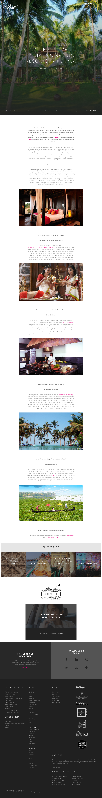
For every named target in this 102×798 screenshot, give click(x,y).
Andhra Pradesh (34, 729)
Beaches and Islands (11, 710)
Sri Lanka (8, 722)
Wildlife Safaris (9, 696)
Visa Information (77, 776)
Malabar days (70, 536)
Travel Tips (59, 68)
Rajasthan (32, 702)
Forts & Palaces (10, 694)
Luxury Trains (9, 706)
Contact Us (75, 780)
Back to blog (51, 594)
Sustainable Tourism (78, 778)
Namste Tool (76, 784)
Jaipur (30, 696)
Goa (30, 750)
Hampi (31, 735)
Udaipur (31, 708)
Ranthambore (33, 704)
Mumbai (31, 754)
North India (32, 692)
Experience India (12, 111)
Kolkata (31, 723)
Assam (31, 717)
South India (32, 727)
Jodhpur (31, 698)
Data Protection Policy (59, 784)
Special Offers (56, 778)
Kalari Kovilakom (68, 322)
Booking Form (56, 782)
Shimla (31, 706)
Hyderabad (32, 738)
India (27, 111)
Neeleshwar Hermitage (66, 395)
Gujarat (31, 752)
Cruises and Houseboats (12, 712)
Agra (30, 761)
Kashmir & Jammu (34, 700)
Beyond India (42, 111)
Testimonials (56, 767)
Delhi (30, 694)
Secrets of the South (52, 538)
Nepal (7, 728)
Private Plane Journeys (12, 692)
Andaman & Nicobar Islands (37, 715)
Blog (75, 111)
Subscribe (25, 668)
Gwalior (31, 763)
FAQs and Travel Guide (59, 776)
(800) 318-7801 (88, 4)
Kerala (57, 137)
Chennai (31, 733)
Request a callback (57, 633)
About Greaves (60, 111)
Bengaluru (32, 731)
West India (32, 748)
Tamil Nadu (32, 744)
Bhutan (7, 726)
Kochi (30, 742)
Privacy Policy (76, 782)
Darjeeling (32, 721)
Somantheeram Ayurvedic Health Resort (40, 247)
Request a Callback (58, 780)
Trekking (7, 708)
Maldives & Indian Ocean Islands (15, 724)
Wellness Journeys (11, 704)
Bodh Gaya (32, 719)
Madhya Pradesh (34, 765)
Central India (32, 759)
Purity (54, 475)
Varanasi (31, 767)
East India (32, 713)
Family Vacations (10, 702)
